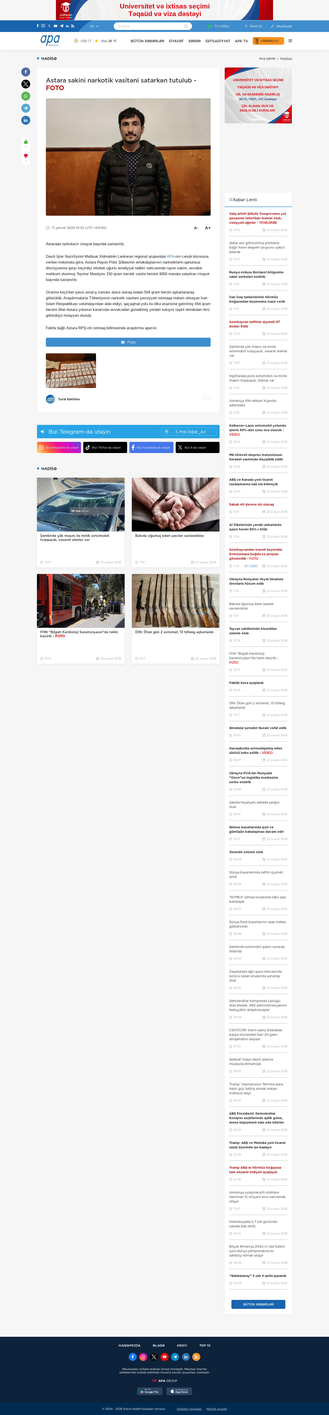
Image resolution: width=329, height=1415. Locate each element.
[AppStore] (179, 1392)
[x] (154, 1357)
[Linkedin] (67, 26)
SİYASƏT (176, 41)
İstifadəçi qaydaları (189, 1409)
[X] (49, 26)
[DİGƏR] (288, 40)
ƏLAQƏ (158, 1345)
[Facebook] (38, 26)
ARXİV (182, 1345)
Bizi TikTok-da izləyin (106, 447)
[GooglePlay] (150, 1392)
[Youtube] (55, 26)
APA (170, 256)
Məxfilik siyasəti (216, 1409)
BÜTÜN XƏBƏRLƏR (147, 41)
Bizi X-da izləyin (195, 447)
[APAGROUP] (164, 1381)
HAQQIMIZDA (130, 1345)
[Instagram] (43, 26)
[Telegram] (61, 26)
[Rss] (72, 26)
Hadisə (286, 59)
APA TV (241, 41)
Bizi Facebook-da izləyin (153, 447)
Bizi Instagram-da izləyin (62, 447)
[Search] (186, 27)
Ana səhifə (267, 58)
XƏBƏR (194, 41)
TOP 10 (204, 1345)
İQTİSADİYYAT (217, 41)
